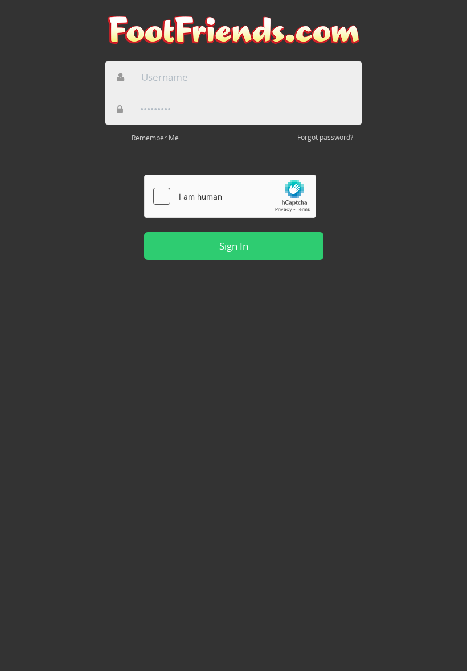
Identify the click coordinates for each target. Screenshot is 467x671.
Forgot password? (325, 137)
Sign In (233, 245)
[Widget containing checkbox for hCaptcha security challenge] (230, 196)
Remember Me (155, 138)
